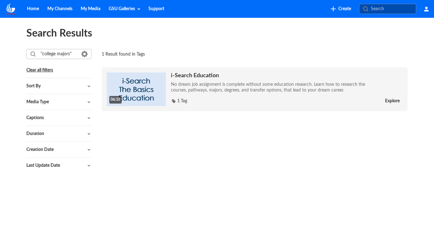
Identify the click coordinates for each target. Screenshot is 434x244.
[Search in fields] (84, 54)
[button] (179, 101)
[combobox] (58, 54)
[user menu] (426, 9)
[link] (341, 9)
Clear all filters (39, 70)
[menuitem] (33, 9)
